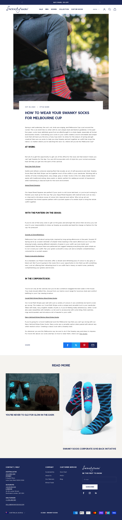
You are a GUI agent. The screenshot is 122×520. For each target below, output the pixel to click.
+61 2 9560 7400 (10, 474)
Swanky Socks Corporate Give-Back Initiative (89, 449)
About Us (48, 475)
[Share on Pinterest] (84, 345)
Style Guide (44, 107)
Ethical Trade (49, 482)
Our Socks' (83, 334)
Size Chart (63, 472)
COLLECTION (64, 9)
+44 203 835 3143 (11, 487)
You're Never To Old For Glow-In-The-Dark (30, 415)
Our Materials (49, 479)
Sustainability (49, 472)
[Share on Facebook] (67, 345)
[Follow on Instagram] (90, 493)
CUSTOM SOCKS (77, 9)
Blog (61, 479)
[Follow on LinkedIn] (96, 493)
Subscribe (90, 487)
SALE (41, 9)
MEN (46, 9)
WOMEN (54, 9)
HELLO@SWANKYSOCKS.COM (15, 504)
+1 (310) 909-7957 (11, 500)
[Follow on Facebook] (83, 493)
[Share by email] (93, 345)
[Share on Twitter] (76, 345)
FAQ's (62, 475)
